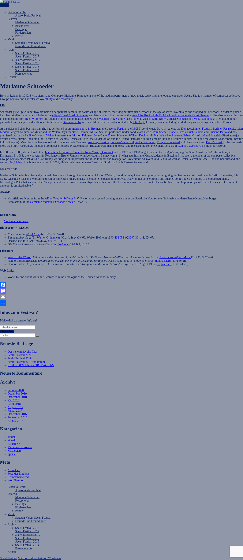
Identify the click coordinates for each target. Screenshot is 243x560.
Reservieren (22, 25)
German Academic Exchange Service (52, 201)
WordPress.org (16, 480)
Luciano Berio (218, 132)
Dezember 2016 (17, 414)
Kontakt (12, 77)
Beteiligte (21, 29)
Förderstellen (23, 32)
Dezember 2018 (17, 397)
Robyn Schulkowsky (169, 142)
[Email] (121, 297)
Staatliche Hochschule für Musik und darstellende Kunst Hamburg (171, 115)
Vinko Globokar (203, 118)
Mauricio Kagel (108, 118)
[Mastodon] (121, 291)
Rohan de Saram (145, 142)
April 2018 (14, 403)
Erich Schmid (195, 132)
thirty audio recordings (59, 99)
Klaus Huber (131, 118)
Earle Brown (159, 118)
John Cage (139, 122)
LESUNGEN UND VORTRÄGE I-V (31, 365)
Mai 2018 (13, 400)
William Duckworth (141, 135)
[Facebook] (121, 285)
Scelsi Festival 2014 (27, 70)
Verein (11, 39)
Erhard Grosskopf (194, 135)
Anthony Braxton (98, 142)
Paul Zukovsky (215, 142)
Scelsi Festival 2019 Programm (26, 361)
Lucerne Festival (116, 128)
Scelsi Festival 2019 (20, 358)
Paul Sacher (160, 132)
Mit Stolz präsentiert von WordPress (39, 558)
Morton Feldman (82, 135)
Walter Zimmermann (58, 135)
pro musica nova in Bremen (84, 128)
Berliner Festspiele (224, 128)
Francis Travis (177, 132)
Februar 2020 (16, 390)
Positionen (63, 244)
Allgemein (14, 443)
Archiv (12, 49)
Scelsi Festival (8, 558)
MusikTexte (33, 234)
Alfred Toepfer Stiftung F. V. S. (64, 198)
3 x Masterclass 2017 (27, 59)
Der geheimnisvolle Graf (22, 351)
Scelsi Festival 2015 (27, 66)
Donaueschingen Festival (196, 128)
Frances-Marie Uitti (122, 142)
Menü (5, 5)
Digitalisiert (163, 260)
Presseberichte (23, 73)
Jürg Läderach (16, 162)
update (12, 454)
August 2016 (15, 420)
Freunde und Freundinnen (30, 46)
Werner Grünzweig (48, 237)
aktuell (12, 437)
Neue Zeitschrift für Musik (175, 257)
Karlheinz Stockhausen (168, 135)
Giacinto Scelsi (17, 12)
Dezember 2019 (17, 393)
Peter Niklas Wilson (19, 257)
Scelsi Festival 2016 (27, 63)
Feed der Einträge (18, 473)
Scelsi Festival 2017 (27, 56)
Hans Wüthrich (34, 118)
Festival (12, 18)
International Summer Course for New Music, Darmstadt (79, 152)
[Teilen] (121, 303)
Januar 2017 (15, 410)
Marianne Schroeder (27, 22)
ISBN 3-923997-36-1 (128, 237)
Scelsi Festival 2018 (27, 53)
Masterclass (14, 450)
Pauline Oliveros (35, 135)
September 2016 (17, 417)
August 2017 (15, 407)
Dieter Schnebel (178, 118)
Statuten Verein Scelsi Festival (33, 42)
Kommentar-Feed (18, 477)
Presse (19, 36)
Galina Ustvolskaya (189, 145)
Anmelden (7, 331)
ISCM (136, 128)
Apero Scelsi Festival (28, 15)
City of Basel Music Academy (70, 115)
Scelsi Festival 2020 (20, 355)
